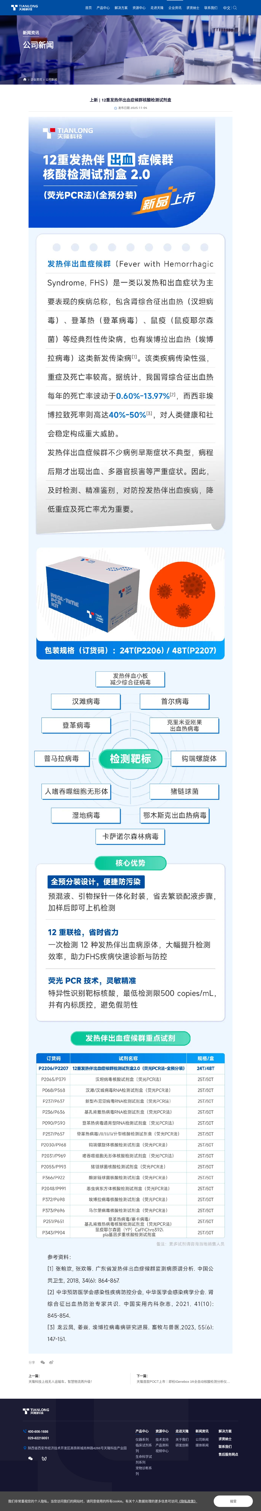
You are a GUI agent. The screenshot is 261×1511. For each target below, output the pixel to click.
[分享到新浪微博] (51, 1362)
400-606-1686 (38, 1431)
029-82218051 (38, 1438)
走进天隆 (157, 7)
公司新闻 (51, 79)
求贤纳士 (192, 7)
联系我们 (210, 7)
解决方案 (121, 7)
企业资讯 (174, 7)
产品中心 (103, 7)
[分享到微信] (42, 1362)
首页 (88, 7)
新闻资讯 (202, 1431)
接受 (233, 1501)
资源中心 (139, 7)
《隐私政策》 (187, 1501)
